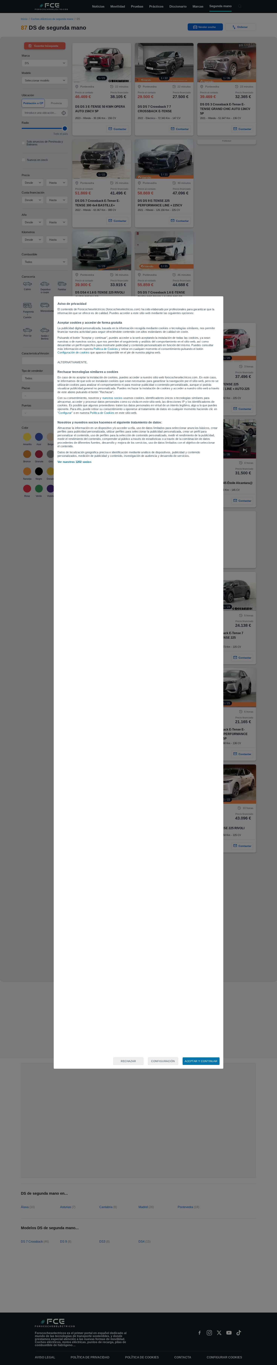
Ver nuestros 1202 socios (74, 461)
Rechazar (128, 1061)
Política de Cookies (105, 348)
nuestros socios (112, 397)
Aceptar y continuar (201, 1061)
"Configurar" (65, 412)
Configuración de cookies (73, 352)
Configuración (163, 1061)
